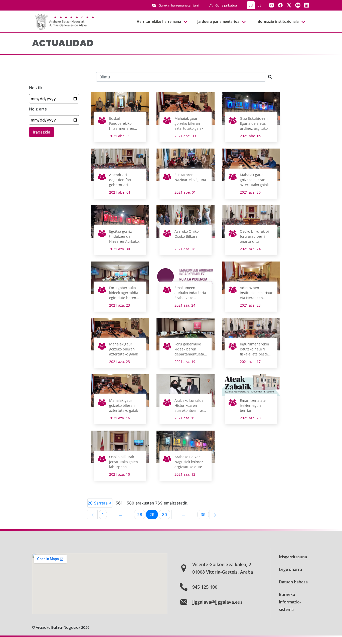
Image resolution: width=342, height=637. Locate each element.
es (260, 5)
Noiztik (36, 87)
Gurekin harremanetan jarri (178, 5)
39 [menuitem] (205, 515)
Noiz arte (38, 108)
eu (251, 5)
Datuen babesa (293, 582)
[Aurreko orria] (92, 514)
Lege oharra (290, 569)
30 (166, 515)
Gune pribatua (226, 5)
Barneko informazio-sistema (290, 602)
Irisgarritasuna (293, 557)
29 (153, 515)
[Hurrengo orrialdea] (215, 514)
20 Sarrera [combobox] (98, 502)
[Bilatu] (270, 77)
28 (141, 515)
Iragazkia (41, 132)
